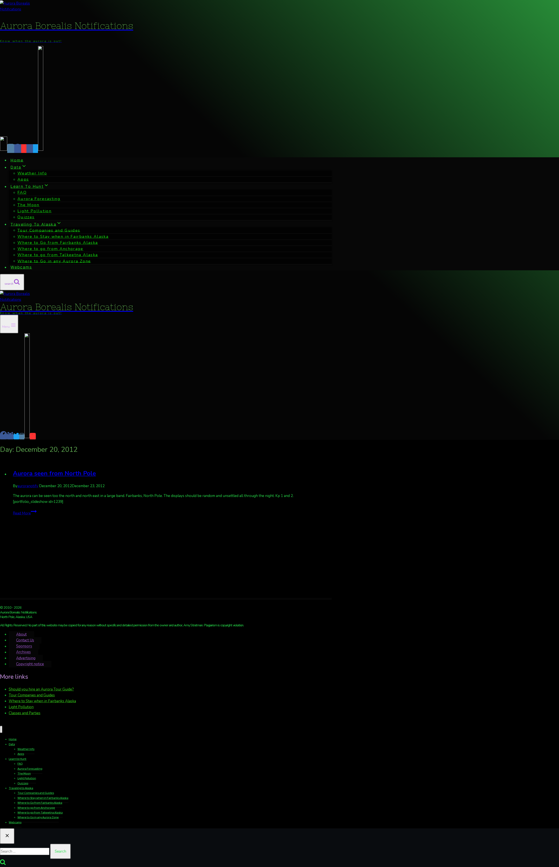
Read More (25, 513)
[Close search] (7, 836)
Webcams (21, 267)
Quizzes (26, 217)
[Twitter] (35, 148)
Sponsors (24, 646)
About (21, 634)
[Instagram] (10, 148)
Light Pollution (34, 211)
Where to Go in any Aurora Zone (54, 261)
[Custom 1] (40, 148)
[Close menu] (1, 729)
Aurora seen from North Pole (54, 473)
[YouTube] (23, 148)
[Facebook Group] (29, 148)
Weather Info (32, 173)
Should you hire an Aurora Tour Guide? (41, 689)
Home (16, 160)
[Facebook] (17, 148)
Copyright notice (30, 664)
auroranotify (27, 485)
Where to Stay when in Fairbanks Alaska (42, 701)
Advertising (25, 658)
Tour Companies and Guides (32, 695)
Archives (23, 652)
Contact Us (25, 640)
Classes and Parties (24, 713)
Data (12, 744)
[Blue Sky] (3, 148)
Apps (23, 179)
